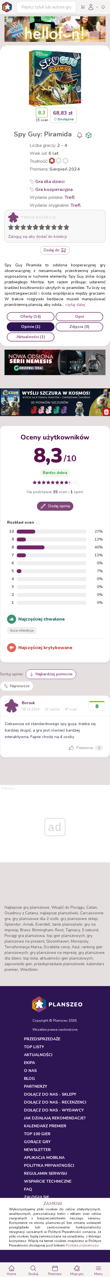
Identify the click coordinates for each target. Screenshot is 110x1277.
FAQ (28, 1189)
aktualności (38, 1055)
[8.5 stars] (59, 228)
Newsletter (37, 1149)
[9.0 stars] (61, 228)
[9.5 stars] (65, 228)
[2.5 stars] (22, 228)
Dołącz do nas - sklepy (50, 1094)
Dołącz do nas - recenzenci (55, 1102)
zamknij (52, 1203)
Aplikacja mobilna (44, 1157)
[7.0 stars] (49, 228)
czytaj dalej (75, 304)
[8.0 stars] (55, 228)
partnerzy (35, 1086)
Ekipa (29, 1062)
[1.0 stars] (12, 228)
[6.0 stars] (43, 228)
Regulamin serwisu (45, 1173)
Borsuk (28, 703)
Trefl (70, 197)
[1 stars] (9, 228)
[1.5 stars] (15, 228)
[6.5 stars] (46, 228)
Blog (29, 1078)
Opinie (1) (30, 326)
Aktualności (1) (30, 337)
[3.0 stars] (24, 228)
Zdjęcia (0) (79, 326)
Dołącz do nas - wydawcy (54, 1110)
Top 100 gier (37, 1134)
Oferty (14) (30, 316)
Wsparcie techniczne (47, 1181)
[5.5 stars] (40, 228)
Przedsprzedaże (42, 1039)
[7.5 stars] (52, 228)
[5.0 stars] (37, 228)
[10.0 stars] (67, 228)
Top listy (34, 1047)
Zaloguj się (36, 1197)
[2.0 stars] (18, 228)
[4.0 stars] (30, 228)
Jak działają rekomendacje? (55, 1118)
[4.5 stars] (34, 228)
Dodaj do (52, 250)
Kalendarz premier (45, 1126)
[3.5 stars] (28, 228)
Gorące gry (37, 1142)
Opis (79, 316)
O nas (30, 1070)
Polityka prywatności (82, 1245)
